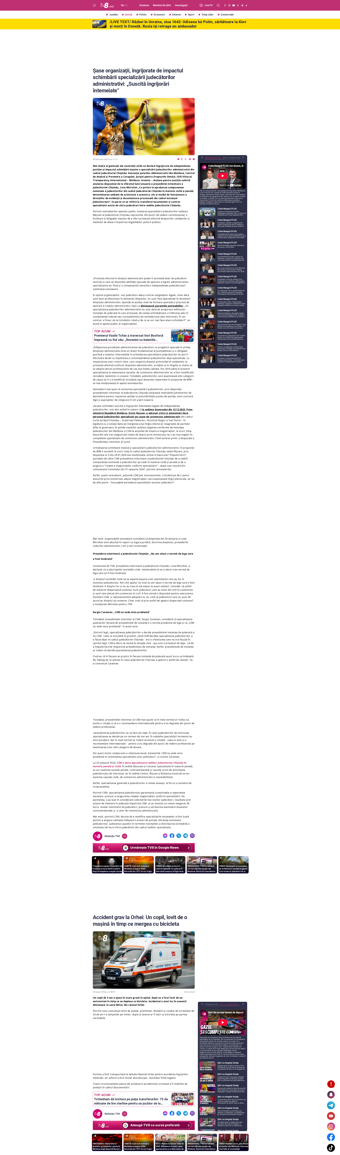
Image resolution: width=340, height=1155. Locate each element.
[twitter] (185, 159)
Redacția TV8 (112, 836)
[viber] (194, 159)
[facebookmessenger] (178, 159)
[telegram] (189, 159)
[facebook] (181, 159)
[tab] (214, 158)
